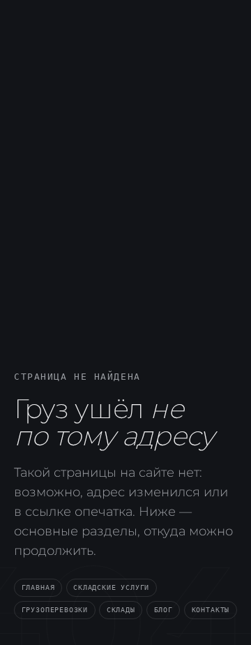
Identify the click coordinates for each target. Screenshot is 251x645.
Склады (121, 609)
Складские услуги (111, 587)
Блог (163, 609)
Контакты (211, 609)
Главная (38, 587)
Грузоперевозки (55, 609)
